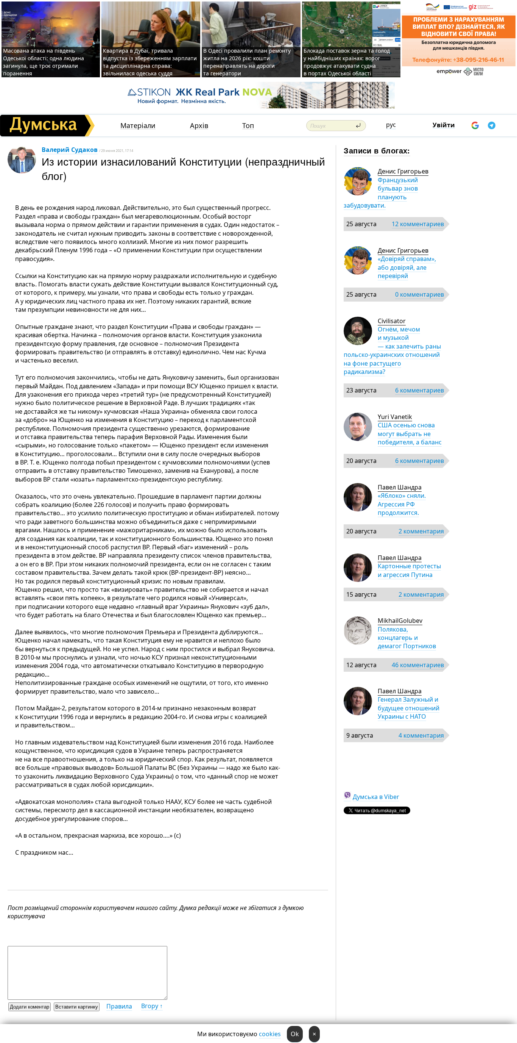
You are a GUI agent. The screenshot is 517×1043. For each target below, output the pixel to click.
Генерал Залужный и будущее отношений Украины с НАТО (408, 708)
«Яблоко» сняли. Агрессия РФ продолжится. (402, 504)
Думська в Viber (376, 797)
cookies (270, 1034)
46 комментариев (418, 665)
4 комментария (421, 735)
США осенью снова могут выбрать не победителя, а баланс (410, 433)
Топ (248, 125)
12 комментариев (418, 224)
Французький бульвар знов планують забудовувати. (381, 193)
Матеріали (138, 125)
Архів (199, 125)
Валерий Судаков (70, 149)
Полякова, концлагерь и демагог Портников (407, 638)
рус (391, 124)
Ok (295, 1034)
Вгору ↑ (152, 1006)
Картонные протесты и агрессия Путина (409, 570)
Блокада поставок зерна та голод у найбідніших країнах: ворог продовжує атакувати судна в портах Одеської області (347, 62)
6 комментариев (419, 390)
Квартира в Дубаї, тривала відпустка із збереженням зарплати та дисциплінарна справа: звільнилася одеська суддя (150, 62)
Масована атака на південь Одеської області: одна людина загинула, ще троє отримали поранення (43, 62)
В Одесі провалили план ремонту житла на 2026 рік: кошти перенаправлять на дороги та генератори (247, 62)
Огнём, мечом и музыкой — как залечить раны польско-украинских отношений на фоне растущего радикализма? (392, 350)
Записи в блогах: (377, 150)
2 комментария (421, 531)
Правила (119, 1006)
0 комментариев (419, 294)
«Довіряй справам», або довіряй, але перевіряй (407, 267)
